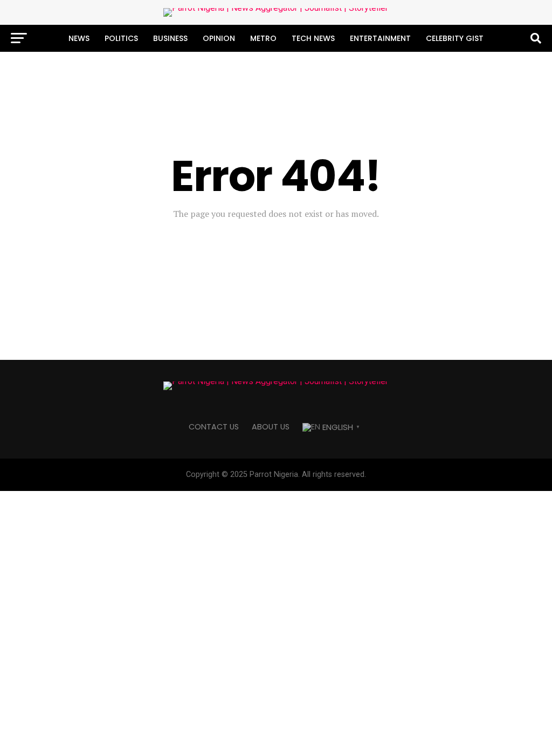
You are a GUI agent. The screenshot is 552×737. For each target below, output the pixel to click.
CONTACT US (214, 426)
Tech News (313, 38)
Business (170, 38)
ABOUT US (270, 426)
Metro (263, 38)
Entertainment (380, 38)
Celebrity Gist (455, 38)
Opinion (219, 38)
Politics (121, 38)
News (78, 38)
